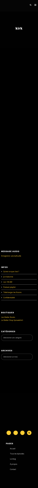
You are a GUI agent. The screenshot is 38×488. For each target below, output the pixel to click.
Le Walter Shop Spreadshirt (12, 320)
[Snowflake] (9, 433)
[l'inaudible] (6, 5)
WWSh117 (10, 103)
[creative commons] (7, 370)
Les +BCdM (7, 282)
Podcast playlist (9, 287)
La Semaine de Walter (16, 110)
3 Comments (13, 113)
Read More (9, 133)
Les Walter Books (8, 317)
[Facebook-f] (15, 433)
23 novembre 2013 (11, 108)
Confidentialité (9, 297)
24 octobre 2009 (11, 173)
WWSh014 (11, 168)
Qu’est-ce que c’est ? (11, 271)
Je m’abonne (8, 277)
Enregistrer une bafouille (11, 256)
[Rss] (29, 433)
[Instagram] (22, 433)
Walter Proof (26, 108)
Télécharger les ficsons (12, 292)
